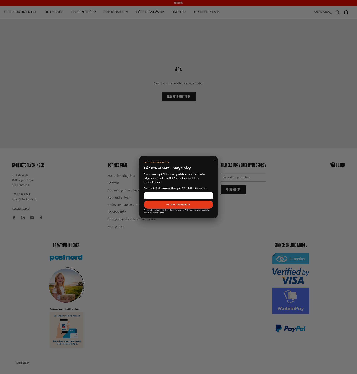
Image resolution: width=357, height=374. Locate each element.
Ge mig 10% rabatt (178, 204)
